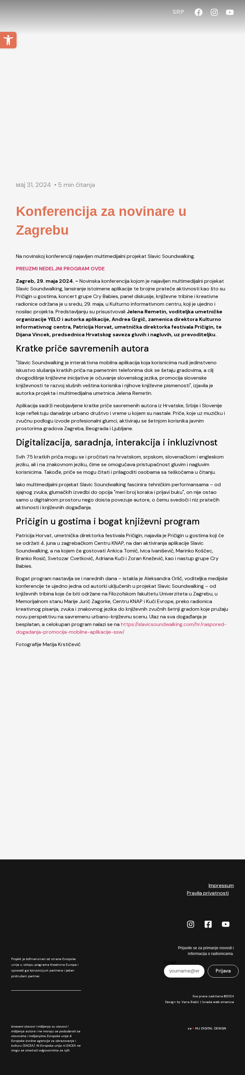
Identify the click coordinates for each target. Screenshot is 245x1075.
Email (170, 962)
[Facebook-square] (208, 924)
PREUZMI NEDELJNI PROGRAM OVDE (60, 268)
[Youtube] (230, 12)
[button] (8, 40)
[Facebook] (199, 12)
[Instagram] (214, 12)
